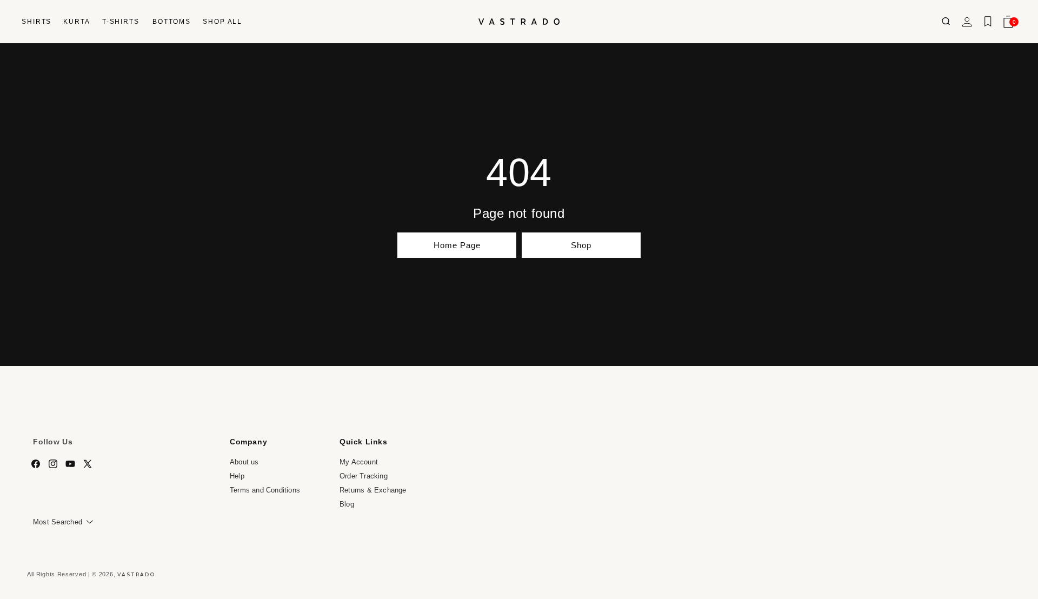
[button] (36, 21)
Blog (347, 504)
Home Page (457, 245)
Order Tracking (364, 476)
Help (237, 476)
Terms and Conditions (265, 489)
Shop (581, 245)
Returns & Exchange (373, 489)
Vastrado (136, 574)
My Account (359, 462)
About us (244, 462)
